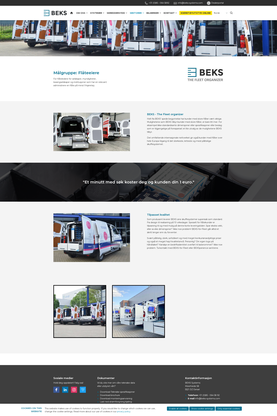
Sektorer (136, 13)
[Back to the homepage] (55, 13)
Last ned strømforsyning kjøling (116, 401)
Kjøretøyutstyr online (196, 13)
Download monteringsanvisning (116, 398)
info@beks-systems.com (207, 398)
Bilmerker (152, 13)
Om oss (80, 13)
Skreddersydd (116, 13)
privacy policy (123, 411)
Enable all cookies (178, 408)
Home (73, 13)
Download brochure (110, 395)
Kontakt (169, 13)
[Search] (231, 13)
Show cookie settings (202, 408)
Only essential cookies (229, 408)
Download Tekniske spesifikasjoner (117, 392)
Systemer (96, 13)
